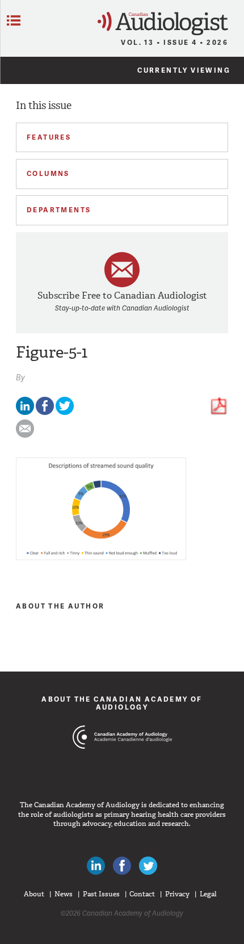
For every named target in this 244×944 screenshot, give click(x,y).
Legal (208, 894)
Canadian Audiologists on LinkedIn (96, 866)
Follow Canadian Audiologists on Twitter (148, 866)
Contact (142, 894)
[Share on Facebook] (45, 412)
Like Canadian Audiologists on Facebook (122, 866)
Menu (13, 20)
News (63, 894)
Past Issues (101, 894)
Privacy (177, 894)
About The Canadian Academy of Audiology (122, 703)
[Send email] (25, 435)
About (34, 894)
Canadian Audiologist (163, 23)
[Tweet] (65, 412)
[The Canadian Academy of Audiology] (122, 758)
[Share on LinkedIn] (25, 412)
